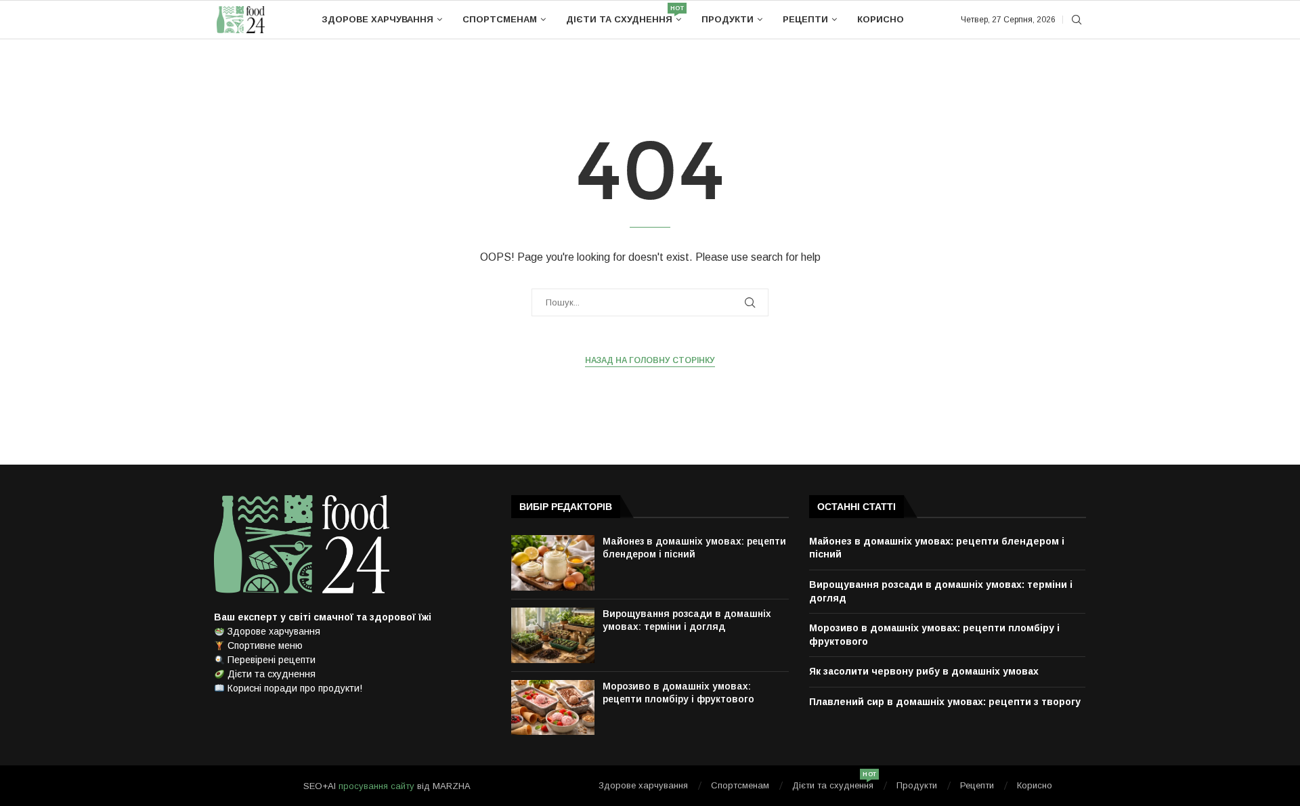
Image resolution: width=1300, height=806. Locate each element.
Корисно (880, 19)
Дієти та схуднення (623, 14)
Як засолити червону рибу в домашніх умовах (924, 671)
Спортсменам (499, 19)
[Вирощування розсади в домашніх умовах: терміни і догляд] (552, 635)
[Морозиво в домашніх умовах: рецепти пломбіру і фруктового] (552, 708)
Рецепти (805, 19)
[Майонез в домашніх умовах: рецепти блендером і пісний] (552, 563)
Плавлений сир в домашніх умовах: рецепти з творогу (945, 701)
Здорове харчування (377, 19)
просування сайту (376, 786)
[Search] (1076, 20)
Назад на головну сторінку (650, 360)
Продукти (727, 19)
